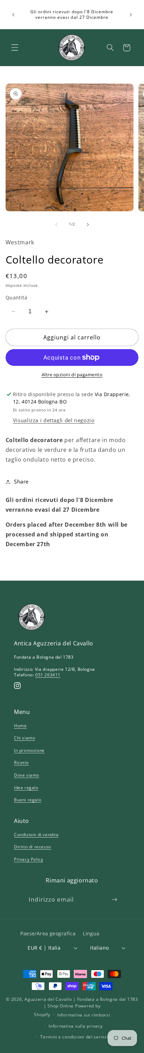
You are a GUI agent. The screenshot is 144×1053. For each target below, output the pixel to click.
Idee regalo (26, 788)
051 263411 (47, 675)
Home (20, 726)
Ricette (21, 762)
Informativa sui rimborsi (83, 1014)
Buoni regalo (27, 800)
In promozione (29, 750)
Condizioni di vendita (36, 835)
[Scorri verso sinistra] (56, 224)
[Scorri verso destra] (87, 224)
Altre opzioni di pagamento (72, 375)
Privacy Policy (28, 859)
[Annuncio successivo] (130, 14)
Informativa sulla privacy (75, 1026)
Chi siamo (24, 738)
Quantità (16, 297)
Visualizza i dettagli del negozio (54, 420)
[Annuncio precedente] (13, 14)
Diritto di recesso (32, 847)
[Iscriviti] (114, 899)
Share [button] (21, 481)
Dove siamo (26, 775)
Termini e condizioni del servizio (75, 1036)
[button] (15, 48)
